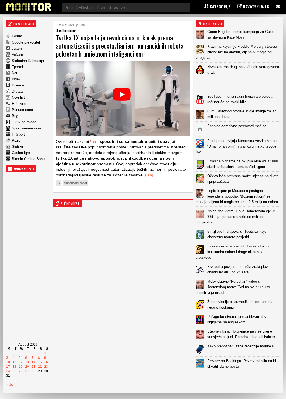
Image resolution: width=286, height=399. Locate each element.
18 (14, 367)
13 (27, 362)
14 (33, 362)
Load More (239, 380)
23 (46, 367)
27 (27, 371)
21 (33, 367)
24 (8, 371)
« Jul (10, 384)
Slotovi (17, 147)
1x (58, 183)
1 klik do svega (24, 122)
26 (21, 371)
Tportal (17, 67)
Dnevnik (18, 85)
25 (14, 371)
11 (14, 362)
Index (16, 79)
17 (8, 367)
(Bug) (149, 175)
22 (40, 367)
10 (8, 362)
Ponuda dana (22, 110)
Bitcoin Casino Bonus (29, 159)
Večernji (18, 54)
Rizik (16, 140)
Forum (17, 36)
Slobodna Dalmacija (28, 61)
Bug (15, 116)
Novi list (18, 97)
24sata (17, 91)
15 (40, 362)
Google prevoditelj (26, 42)
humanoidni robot (75, 183)
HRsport (18, 134)
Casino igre (21, 153)
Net (14, 73)
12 (21, 362)
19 (21, 367)
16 (46, 362)
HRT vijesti (21, 104)
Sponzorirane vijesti (28, 128)
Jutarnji (17, 48)
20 (27, 367)
